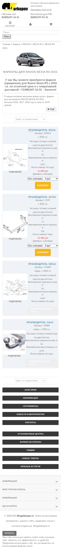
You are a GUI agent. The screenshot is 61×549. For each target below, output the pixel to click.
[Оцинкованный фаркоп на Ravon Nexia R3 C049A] (14, 342)
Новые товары (30, 458)
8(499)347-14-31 (10, 17)
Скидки (31, 450)
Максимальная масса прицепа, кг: (42, 159)
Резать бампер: (38, 167)
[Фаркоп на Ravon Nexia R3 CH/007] (15, 287)
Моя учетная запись (13, 489)
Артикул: (39, 133)
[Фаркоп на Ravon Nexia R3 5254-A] (15, 157)
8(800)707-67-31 (39, 17)
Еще (52, 109)
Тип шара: (34, 141)
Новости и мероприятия (30, 414)
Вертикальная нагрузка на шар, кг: (42, 149)
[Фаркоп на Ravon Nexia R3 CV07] (15, 224)
